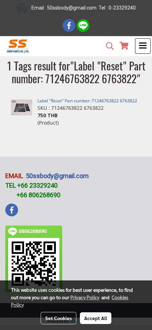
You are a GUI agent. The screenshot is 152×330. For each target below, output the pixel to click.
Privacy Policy (84, 297)
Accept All (95, 318)
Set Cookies (58, 318)
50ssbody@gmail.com (57, 176)
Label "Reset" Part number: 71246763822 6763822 (87, 101)
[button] (107, 46)
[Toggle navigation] (143, 46)
